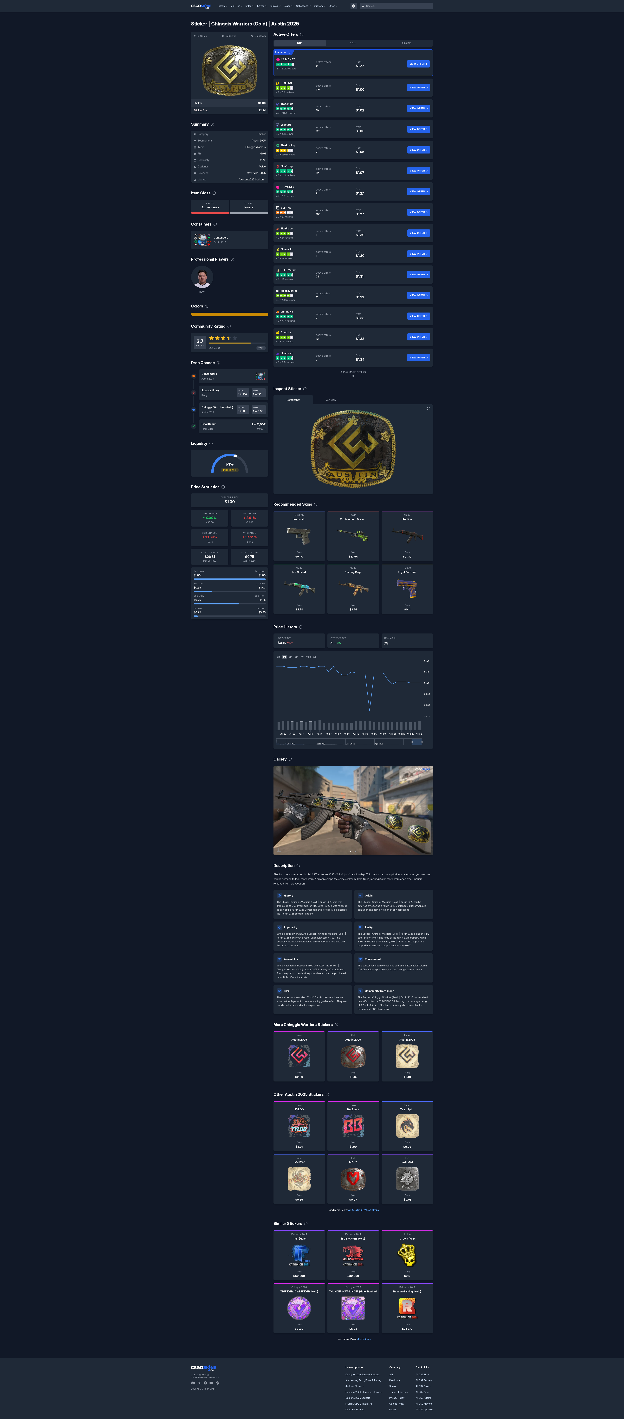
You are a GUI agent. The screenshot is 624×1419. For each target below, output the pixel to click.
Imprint (392, 1409)
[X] (201, 1383)
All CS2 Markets (424, 1403)
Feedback (394, 1380)
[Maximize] (429, 408)
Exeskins (286, 332)
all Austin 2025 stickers (363, 1210)
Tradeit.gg (287, 103)
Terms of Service (398, 1392)
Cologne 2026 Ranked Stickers (362, 1374)
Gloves (274, 6)
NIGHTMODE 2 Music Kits (358, 1403)
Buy (300, 43)
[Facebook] (206, 1383)
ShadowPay (288, 145)
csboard (286, 124)
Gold (263, 153)
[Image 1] (350, 851)
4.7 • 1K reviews (284, 279)
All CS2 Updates (424, 1409)
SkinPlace (287, 228)
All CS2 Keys (422, 1392)
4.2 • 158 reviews (285, 92)
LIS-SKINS (287, 311)
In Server (231, 36)
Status (392, 1386)
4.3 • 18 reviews (284, 133)
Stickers (318, 6)
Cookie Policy (396, 1403)
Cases (287, 6)
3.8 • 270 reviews (285, 300)
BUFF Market (288, 270)
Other (332, 6)
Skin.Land (286, 353)
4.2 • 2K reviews (284, 237)
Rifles (248, 6)
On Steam (260, 36)
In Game (202, 36)
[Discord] (194, 1383)
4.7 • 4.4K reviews (286, 362)
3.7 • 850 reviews (285, 154)
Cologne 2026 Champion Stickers (363, 1392)
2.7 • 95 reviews (284, 216)
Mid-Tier (235, 6)
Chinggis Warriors (255, 147)
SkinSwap (287, 166)
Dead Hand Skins (354, 1409)
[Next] (428, 810)
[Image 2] (356, 851)
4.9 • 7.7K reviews (285, 320)
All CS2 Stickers (424, 1380)
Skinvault (286, 249)
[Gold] (229, 314)
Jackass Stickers (354, 1386)
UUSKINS (286, 83)
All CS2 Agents (423, 1397)
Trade (406, 43)
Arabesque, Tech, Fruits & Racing (363, 1380)
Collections (302, 6)
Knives (260, 6)
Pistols (221, 6)
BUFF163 (286, 207)
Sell (353, 43)
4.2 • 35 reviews (284, 341)
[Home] (204, 6)
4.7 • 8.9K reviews (286, 68)
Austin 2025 (259, 140)
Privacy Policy (396, 1397)
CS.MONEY (288, 59)
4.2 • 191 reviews (285, 258)
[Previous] (278, 810)
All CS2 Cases (423, 1386)
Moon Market (289, 290)
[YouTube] (212, 1383)
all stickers (364, 1339)
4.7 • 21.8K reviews (286, 113)
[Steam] (218, 1383)
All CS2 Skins (422, 1374)
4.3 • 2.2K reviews (285, 175)
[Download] (278, 850)
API (391, 1374)
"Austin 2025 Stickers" (252, 179)
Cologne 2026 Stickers (357, 1397)
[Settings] (354, 6)
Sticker (262, 134)
